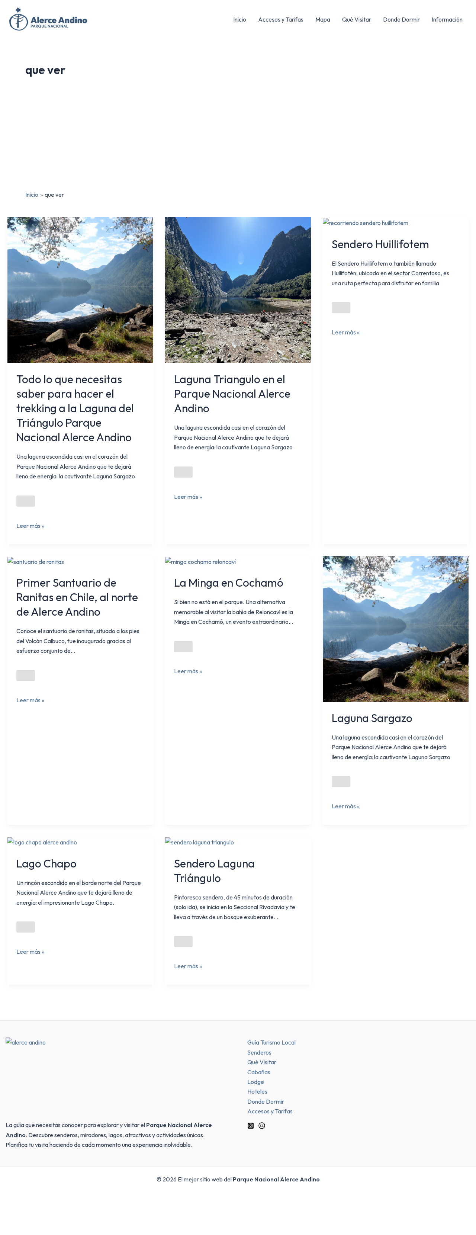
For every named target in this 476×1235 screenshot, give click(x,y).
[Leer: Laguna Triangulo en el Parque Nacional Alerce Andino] (238, 289)
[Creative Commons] (261, 1125)
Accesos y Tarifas (280, 19)
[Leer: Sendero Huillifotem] (365, 222)
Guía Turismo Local (271, 1042)
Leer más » (30, 525)
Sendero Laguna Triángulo (214, 870)
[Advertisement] (238, 134)
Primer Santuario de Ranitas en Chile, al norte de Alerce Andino (77, 597)
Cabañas (258, 1072)
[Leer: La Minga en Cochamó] (200, 561)
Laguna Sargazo (372, 718)
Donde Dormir (401, 19)
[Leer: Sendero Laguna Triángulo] (199, 841)
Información (447, 19)
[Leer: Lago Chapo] (42, 841)
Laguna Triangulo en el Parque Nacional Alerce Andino (232, 393)
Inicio (239, 19)
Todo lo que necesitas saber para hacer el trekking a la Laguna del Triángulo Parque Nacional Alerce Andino (75, 408)
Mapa (322, 19)
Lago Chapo (46, 863)
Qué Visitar (356, 19)
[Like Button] (25, 501)
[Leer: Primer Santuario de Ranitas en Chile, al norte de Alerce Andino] (35, 561)
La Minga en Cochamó (228, 582)
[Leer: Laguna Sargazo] (396, 628)
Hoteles (257, 1091)
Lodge (255, 1081)
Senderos (259, 1052)
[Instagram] (250, 1125)
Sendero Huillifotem (380, 244)
